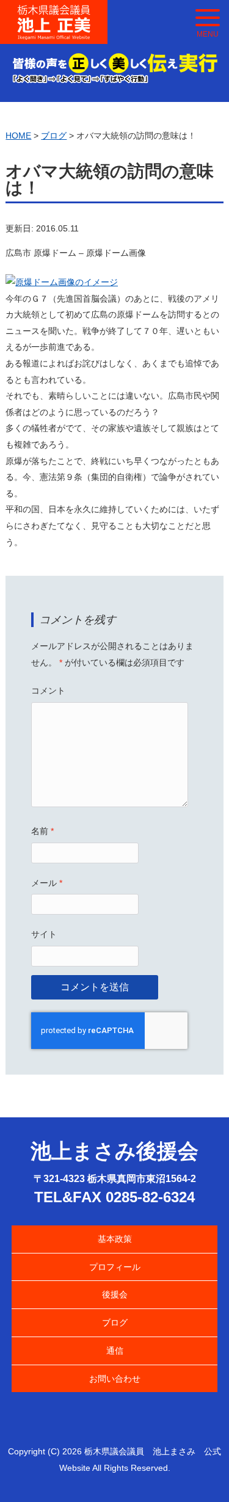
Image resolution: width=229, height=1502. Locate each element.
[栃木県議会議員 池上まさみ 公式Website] (53, 12)
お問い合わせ (114, 1379)
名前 (42, 831)
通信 (114, 1350)
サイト (44, 934)
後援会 (115, 1294)
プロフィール (114, 1267)
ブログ (115, 1322)
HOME (18, 135)
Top (200, 1473)
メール (46, 883)
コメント (48, 690)
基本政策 (115, 1239)
